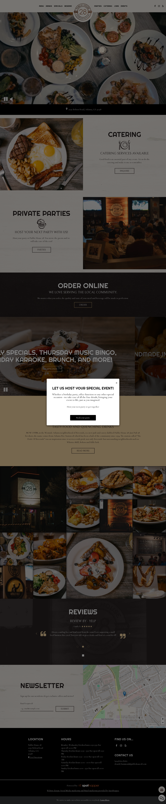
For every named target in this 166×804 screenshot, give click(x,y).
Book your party (83, 417)
